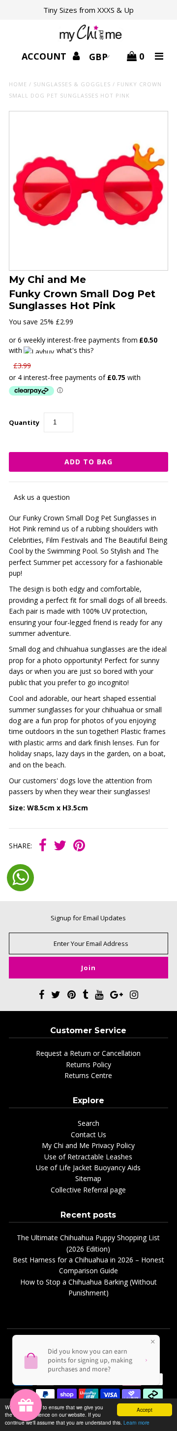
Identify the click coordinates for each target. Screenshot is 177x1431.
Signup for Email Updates (88, 917)
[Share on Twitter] (60, 846)
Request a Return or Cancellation (88, 1053)
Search (88, 1123)
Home (18, 84)
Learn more (136, 1422)
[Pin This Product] (79, 846)
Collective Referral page (88, 1189)
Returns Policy (88, 1064)
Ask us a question (42, 497)
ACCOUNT (45, 56)
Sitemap (88, 1178)
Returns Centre (88, 1075)
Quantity (24, 422)
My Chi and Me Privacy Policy (88, 1145)
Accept (144, 1409)
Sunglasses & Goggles (72, 84)
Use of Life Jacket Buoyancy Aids (88, 1167)
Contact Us (88, 1134)
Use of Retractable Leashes (88, 1156)
